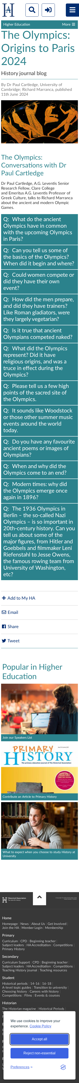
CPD (23, 941)
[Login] (48, 10)
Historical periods (15, 983)
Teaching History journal (19, 970)
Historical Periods (51, 1009)
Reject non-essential (39, 1053)
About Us (38, 924)
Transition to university (50, 987)
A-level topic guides (16, 987)
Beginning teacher (43, 941)
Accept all (39, 1039)
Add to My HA (21, 598)
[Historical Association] (8, 11)
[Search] (32, 10)
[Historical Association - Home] (14, 901)
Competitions (63, 945)
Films (28, 995)
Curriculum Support (16, 962)
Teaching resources (53, 970)
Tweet (13, 641)
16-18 (46, 983)
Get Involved (57, 924)
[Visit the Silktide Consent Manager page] (63, 1067)
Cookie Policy (40, 1025)
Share (13, 627)
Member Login (32, 928)
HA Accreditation (39, 945)
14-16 (35, 983)
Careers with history (44, 991)
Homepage (10, 924)
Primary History (13, 949)
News (24, 924)
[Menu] (72, 10)
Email (12, 612)
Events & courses (47, 995)
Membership (54, 928)
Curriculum (10, 941)
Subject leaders (13, 945)
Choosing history (14, 991)
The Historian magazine (19, 1009)
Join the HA (10, 928)
